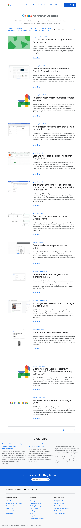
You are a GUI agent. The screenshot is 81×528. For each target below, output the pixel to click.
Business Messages (60, 511)
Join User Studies (59, 513)
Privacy (35, 525)
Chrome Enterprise (60, 506)
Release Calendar (55, 5)
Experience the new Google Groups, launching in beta (50, 275)
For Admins (36, 5)
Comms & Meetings (11, 29)
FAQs (31, 513)
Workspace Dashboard (12, 511)
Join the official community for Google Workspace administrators (13, 446)
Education (44, 29)
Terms (39, 525)
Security (32, 501)
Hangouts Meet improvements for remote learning (53, 99)
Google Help (9, 508)
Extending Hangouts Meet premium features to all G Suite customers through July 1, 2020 (53, 371)
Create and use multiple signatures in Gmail (51, 246)
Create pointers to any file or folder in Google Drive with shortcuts (51, 70)
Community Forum (11, 506)
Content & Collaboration (22, 29)
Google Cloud (58, 501)
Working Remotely (35, 506)
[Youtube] (25, 490)
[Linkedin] (33, 490)
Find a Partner (34, 508)
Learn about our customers (65, 444)
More (49, 29)
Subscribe (70, 5)
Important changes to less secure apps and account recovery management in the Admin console (53, 187)
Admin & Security (37, 29)
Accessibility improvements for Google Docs (52, 401)
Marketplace (34, 511)
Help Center (44, 5)
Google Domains (59, 503)
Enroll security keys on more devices (51, 332)
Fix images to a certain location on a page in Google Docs (53, 304)
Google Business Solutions (62, 508)
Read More (36, 58)
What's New (9, 513)
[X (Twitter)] (29, 490)
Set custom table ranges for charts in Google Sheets (51, 217)
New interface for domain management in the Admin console (53, 128)
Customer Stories (35, 503)
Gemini (30, 29)
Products (29, 5)
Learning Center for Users (14, 503)
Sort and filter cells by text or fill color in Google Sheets (52, 157)
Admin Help (9, 501)
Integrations (33, 516)
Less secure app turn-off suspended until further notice (53, 40)
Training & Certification (37, 518)
